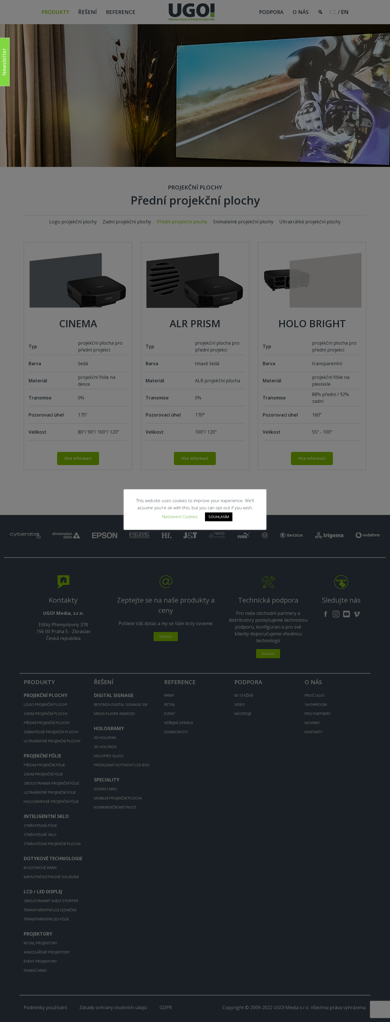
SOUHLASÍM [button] (218, 516)
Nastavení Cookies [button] (180, 516)
